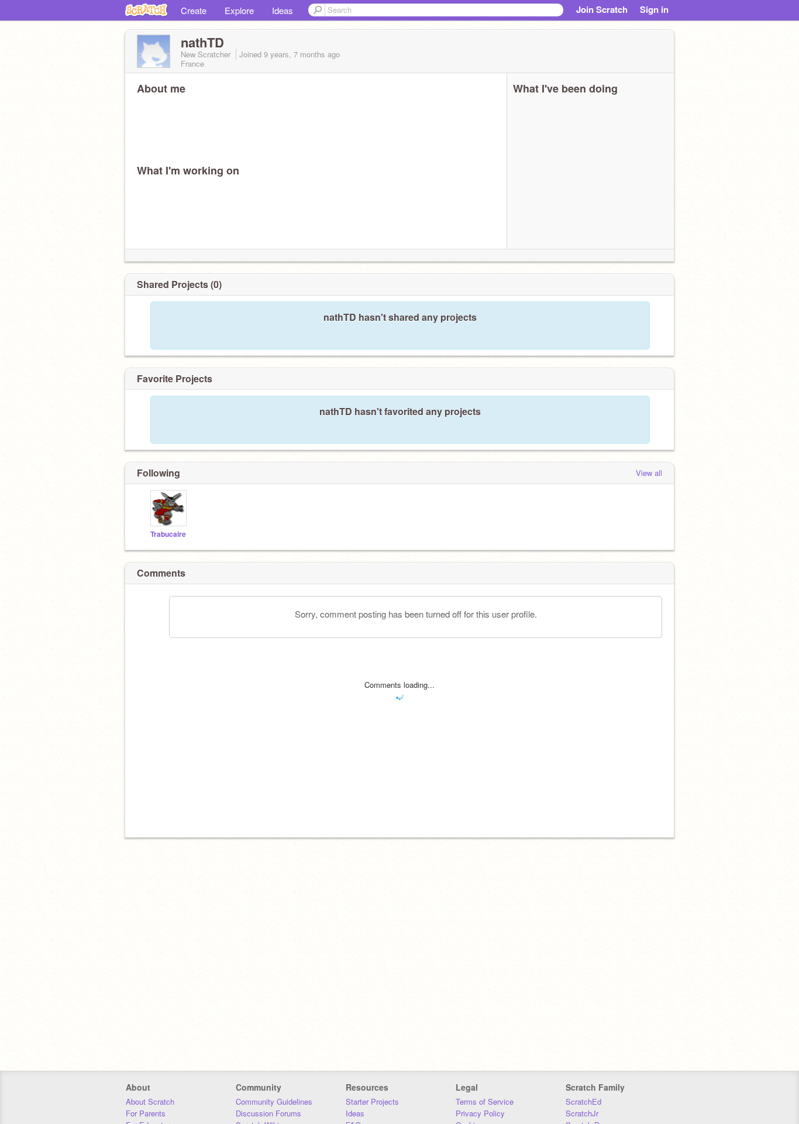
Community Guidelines (274, 1101)
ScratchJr (582, 1113)
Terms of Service (485, 1101)
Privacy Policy (480, 1113)
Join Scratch (602, 9)
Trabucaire (168, 534)
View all (649, 472)
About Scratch (150, 1101)
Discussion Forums (268, 1113)
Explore (239, 10)
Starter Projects (372, 1101)
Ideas (282, 10)
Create (193, 10)
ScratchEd (583, 1101)
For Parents (146, 1113)
